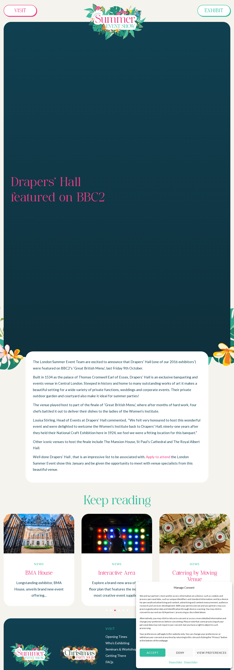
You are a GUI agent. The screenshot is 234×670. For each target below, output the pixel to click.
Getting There (115, 656)
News (39, 564)
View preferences (212, 652)
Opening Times (116, 637)
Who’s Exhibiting (117, 643)
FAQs (109, 662)
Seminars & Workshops (121, 649)
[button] (106, 610)
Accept (152, 652)
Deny (180, 652)
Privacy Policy (175, 662)
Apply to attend (158, 457)
